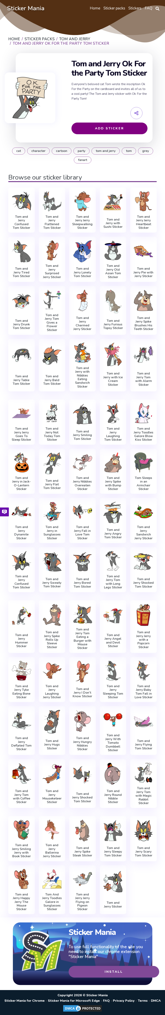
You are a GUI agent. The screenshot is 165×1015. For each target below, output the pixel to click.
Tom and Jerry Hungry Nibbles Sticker (82, 743)
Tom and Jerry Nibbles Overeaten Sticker (82, 483)
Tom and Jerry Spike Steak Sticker (82, 851)
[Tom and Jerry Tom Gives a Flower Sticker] (52, 299)
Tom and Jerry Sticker (113, 904)
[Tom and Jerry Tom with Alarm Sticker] (143, 354)
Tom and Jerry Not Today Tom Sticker (52, 434)
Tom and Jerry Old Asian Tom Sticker (113, 271)
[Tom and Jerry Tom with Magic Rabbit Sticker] (143, 772)
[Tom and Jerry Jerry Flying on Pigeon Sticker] (82, 879)
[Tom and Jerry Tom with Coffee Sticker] (21, 773)
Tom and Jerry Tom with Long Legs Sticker (113, 582)
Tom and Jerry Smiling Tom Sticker (82, 435)
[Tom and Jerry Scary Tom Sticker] (143, 830)
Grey (145, 151)
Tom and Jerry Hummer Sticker (21, 640)
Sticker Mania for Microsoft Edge (74, 1000)
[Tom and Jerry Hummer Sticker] (21, 615)
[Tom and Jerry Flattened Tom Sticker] (52, 201)
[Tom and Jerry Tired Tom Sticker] (21, 251)
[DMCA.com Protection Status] (82, 1011)
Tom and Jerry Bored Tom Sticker (82, 582)
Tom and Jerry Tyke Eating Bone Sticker (21, 691)
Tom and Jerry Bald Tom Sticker (52, 380)
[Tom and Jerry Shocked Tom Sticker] (143, 561)
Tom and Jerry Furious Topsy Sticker (113, 324)
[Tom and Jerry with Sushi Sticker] (113, 202)
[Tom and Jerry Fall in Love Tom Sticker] (82, 511)
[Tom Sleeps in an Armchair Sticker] (143, 462)
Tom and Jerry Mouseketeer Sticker (52, 796)
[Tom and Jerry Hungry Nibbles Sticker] (82, 720)
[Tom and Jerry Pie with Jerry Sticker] (143, 251)
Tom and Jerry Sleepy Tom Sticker (113, 851)
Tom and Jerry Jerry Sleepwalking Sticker (82, 222)
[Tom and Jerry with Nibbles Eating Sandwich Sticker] (82, 352)
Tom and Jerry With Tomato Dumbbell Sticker (113, 742)
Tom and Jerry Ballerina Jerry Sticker (52, 850)
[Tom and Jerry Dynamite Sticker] (21, 511)
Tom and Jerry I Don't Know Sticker (82, 692)
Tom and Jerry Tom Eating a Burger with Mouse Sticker (82, 639)
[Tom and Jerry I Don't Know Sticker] (82, 671)
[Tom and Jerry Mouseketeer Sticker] (52, 773)
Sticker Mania (25, 8)
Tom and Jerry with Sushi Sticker (113, 223)
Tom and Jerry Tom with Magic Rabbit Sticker (143, 795)
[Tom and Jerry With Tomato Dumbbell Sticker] (113, 719)
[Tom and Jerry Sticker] (113, 881)
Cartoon (61, 151)
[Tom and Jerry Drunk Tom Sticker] (21, 301)
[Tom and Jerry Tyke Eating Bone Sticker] (21, 670)
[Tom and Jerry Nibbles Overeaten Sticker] (82, 462)
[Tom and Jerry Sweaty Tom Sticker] (52, 561)
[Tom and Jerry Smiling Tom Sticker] (82, 414)
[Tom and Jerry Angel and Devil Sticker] (113, 615)
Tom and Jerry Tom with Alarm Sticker (143, 379)
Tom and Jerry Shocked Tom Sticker (143, 582)
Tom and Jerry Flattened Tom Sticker (52, 222)
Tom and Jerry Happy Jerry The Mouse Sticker (21, 902)
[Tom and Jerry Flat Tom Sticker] (52, 463)
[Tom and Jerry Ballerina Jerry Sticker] (52, 829)
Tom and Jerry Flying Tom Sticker (143, 744)
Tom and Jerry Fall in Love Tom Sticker (82, 532)
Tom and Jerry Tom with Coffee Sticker (21, 796)
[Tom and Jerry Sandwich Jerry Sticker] (143, 511)
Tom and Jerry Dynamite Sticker (21, 532)
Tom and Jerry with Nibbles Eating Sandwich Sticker (82, 377)
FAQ (106, 1000)
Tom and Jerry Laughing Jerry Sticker (52, 691)
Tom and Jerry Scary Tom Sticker (143, 851)
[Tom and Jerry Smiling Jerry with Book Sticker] (21, 829)
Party (81, 151)
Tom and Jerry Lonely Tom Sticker (82, 272)
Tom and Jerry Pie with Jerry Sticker (143, 272)
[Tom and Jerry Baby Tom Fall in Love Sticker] (143, 670)
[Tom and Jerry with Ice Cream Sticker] (113, 354)
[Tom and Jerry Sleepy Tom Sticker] (113, 830)
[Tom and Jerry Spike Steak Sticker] (82, 830)
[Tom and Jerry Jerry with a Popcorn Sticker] (143, 614)
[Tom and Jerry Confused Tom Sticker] (21, 201)
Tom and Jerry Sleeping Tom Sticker (113, 691)
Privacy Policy (124, 1000)
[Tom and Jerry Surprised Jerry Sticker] (52, 250)
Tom (129, 151)
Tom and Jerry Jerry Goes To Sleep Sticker (21, 434)
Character (38, 151)
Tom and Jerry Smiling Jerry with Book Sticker (21, 850)
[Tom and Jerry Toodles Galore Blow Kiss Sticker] (143, 413)
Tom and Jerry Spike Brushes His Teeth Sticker (143, 323)
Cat (18, 151)
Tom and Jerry (106, 151)
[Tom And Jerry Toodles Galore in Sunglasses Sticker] (52, 879)
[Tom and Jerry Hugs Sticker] (52, 721)
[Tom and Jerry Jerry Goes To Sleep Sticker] (21, 413)
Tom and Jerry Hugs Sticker (52, 744)
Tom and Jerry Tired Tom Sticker (21, 272)
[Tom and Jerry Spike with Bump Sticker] (113, 462)
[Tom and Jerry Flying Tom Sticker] (143, 721)
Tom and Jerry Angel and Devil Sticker (113, 640)
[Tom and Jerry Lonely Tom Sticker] (82, 251)
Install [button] (114, 972)
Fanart (82, 160)
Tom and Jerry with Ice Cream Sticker (113, 379)
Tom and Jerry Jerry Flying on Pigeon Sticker (82, 902)
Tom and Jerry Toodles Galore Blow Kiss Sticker (143, 434)
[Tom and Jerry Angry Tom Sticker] (113, 512)
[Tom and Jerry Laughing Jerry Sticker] (52, 670)
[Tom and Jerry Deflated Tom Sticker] (21, 720)
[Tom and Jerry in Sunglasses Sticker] (52, 511)
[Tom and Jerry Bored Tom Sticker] (82, 561)
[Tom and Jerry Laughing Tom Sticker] (113, 413)
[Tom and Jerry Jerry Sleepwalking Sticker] (82, 201)
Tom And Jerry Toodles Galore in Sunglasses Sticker (52, 902)
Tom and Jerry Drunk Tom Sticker (21, 324)
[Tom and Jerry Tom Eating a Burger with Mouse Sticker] (82, 614)
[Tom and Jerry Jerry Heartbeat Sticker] (143, 201)
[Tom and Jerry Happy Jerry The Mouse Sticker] (21, 879)
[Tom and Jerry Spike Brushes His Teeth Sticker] (143, 300)
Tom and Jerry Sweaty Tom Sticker (51, 582)
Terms (143, 1000)
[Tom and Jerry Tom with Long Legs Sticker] (113, 560)
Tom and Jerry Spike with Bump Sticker (113, 483)
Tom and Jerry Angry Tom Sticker (113, 533)
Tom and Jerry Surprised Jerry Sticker (52, 271)
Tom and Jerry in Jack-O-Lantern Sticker (21, 483)
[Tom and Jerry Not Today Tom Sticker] (52, 413)
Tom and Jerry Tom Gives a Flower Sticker (52, 322)
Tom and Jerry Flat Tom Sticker (52, 484)
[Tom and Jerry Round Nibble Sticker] (113, 773)
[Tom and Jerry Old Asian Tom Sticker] (113, 250)
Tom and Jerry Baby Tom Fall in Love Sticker (144, 691)
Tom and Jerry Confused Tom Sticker (21, 222)
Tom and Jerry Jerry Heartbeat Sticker (143, 222)
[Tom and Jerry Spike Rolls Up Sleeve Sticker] (52, 614)
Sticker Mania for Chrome (24, 1000)
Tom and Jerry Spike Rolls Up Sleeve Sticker (52, 639)
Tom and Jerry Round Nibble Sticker (113, 796)
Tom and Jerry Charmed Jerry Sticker (82, 323)
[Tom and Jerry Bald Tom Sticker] (52, 355)
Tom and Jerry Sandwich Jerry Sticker (144, 532)
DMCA (156, 1000)
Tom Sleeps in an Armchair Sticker (143, 483)
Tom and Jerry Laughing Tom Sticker (113, 434)
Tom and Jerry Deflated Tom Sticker (21, 743)
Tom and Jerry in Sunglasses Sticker (52, 532)
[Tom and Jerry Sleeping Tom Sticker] (113, 670)
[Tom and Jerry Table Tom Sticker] (21, 355)
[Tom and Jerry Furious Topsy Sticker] (113, 301)
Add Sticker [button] (109, 128)
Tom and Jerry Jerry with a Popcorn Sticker (143, 639)
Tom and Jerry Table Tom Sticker (21, 380)
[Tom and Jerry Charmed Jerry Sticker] (82, 300)
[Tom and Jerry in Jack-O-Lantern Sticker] (21, 462)
